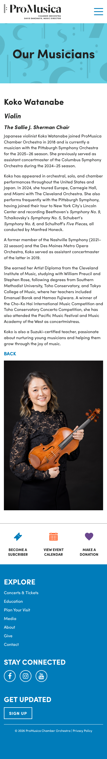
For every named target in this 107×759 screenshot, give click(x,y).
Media (10, 618)
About (9, 627)
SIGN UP (18, 713)
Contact (11, 644)
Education (13, 601)
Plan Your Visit (17, 609)
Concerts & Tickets (21, 592)
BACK (10, 353)
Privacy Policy (82, 730)
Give (8, 635)
